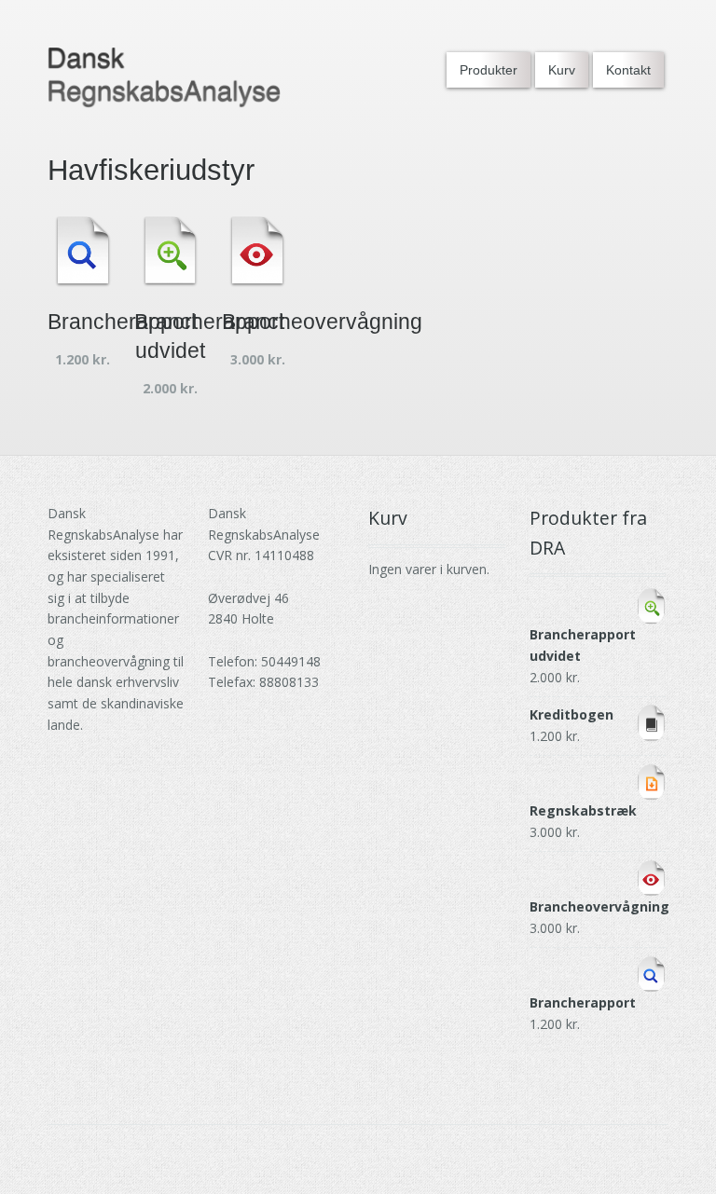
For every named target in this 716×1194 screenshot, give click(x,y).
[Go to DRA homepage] (164, 78)
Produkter (488, 69)
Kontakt (628, 69)
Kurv (561, 69)
